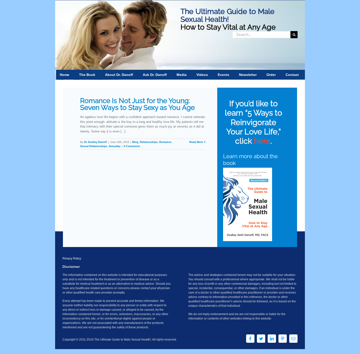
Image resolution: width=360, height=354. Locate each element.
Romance (165, 142)
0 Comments (132, 146)
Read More (196, 142)
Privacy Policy (71, 258)
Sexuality (114, 146)
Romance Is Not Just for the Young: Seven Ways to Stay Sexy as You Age (137, 104)
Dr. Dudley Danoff (95, 142)
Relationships (149, 142)
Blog (135, 142)
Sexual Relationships (93, 146)
